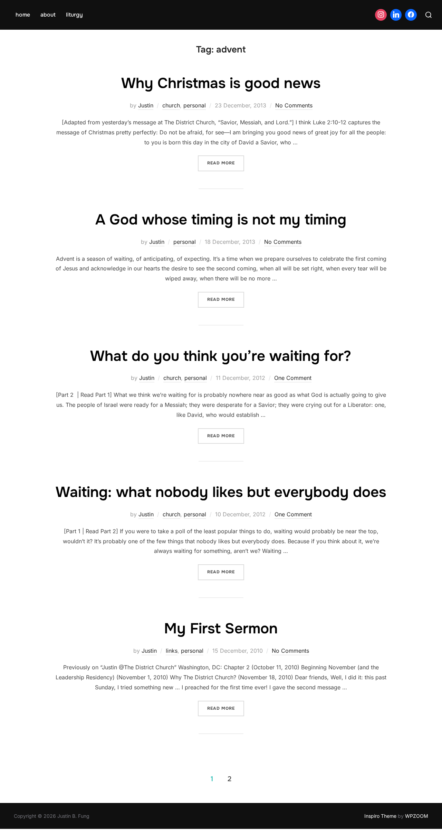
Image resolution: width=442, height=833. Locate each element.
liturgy (74, 14)
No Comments (294, 105)
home (23, 14)
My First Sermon (221, 628)
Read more (225, 163)
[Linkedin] (396, 14)
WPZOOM (416, 816)
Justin (145, 105)
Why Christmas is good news (220, 83)
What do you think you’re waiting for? (220, 356)
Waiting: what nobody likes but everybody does (221, 492)
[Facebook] (411, 14)
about (48, 14)
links (171, 650)
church (171, 105)
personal (194, 105)
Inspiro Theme (380, 816)
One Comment (292, 377)
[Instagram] (380, 14)
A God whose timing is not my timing (220, 219)
